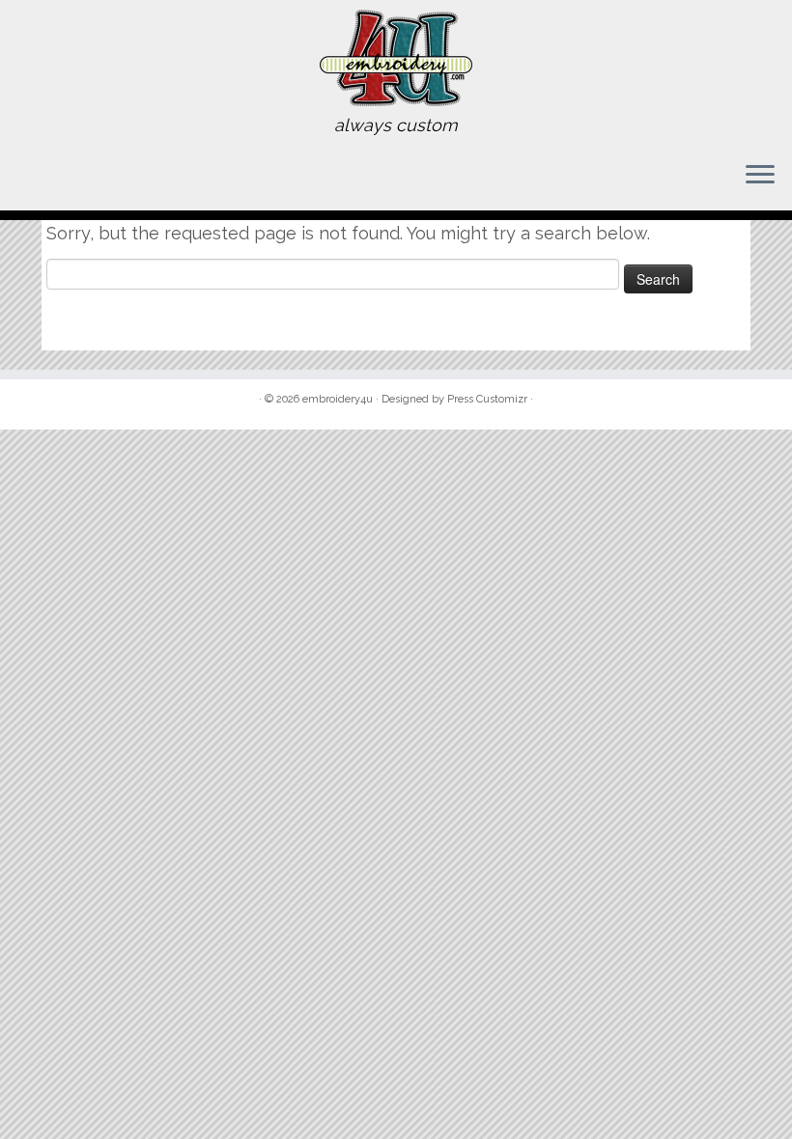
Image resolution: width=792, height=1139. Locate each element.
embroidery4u (337, 399)
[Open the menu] (760, 175)
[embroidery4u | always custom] (396, 58)
